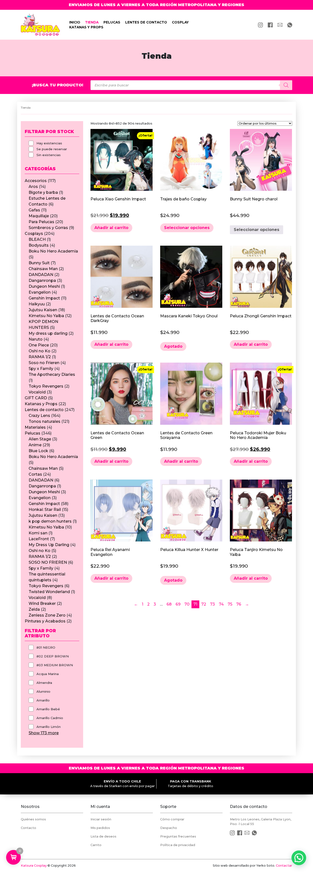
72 (203, 604)
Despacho (168, 828)
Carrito (95, 845)
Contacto (28, 828)
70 (187, 604)
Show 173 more (44, 733)
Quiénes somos (33, 819)
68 (169, 604)
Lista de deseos (103, 836)
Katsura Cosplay (34, 865)
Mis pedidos (100, 828)
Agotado (173, 346)
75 (230, 604)
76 (238, 604)
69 (178, 604)
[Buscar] (286, 85)
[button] (298, 857)
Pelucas (111, 22)
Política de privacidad (177, 845)
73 (212, 604)
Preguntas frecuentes (178, 836)
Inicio (74, 22)
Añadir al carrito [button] (111, 227)
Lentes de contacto (146, 22)
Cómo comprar (172, 819)
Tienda (92, 22)
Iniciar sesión (100, 819)
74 (221, 604)
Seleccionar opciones (187, 227)
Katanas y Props (86, 27)
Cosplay (180, 22)
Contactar (284, 865)
